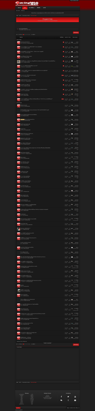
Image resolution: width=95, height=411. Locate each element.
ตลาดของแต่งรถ (21, 394)
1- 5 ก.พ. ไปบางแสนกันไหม (25, 176)
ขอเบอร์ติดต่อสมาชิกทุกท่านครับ (26, 56)
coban (21, 163)
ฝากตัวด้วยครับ (23, 214)
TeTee (77, 60)
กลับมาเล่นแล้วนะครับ (24, 195)
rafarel (77, 65)
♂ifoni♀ (77, 51)
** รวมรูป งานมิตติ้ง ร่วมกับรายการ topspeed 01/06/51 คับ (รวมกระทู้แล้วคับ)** (34, 70)
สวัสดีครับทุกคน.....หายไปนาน (25, 337)
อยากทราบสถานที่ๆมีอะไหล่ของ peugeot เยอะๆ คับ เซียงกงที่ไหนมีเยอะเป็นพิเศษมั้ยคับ (35, 147)
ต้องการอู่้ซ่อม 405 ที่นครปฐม (25, 143)
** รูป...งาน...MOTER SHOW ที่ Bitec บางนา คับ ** (29, 65)
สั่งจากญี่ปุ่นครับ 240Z (24, 252)
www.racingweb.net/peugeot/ (52, 20)
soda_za (76, 190)
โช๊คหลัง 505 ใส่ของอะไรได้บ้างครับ (26, 133)
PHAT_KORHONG (23, 43)
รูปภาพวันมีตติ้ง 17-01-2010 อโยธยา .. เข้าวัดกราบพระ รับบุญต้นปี (31, 51)
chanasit (21, 248)
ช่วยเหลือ (71, 407)
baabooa (21, 210)
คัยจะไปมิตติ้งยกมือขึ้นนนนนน (25, 275)
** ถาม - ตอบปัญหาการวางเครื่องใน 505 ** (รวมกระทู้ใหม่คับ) (31, 46)
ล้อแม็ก (22, 399)
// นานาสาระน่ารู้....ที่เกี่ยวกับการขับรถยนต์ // (28, 75)
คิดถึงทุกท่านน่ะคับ (23, 105)
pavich (77, 247)
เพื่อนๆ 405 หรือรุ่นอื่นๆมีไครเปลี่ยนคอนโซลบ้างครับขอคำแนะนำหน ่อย (32, 256)
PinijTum (21, 125)
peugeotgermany (23, 224)
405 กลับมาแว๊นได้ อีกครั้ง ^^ (25, 228)
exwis (77, 256)
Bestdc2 (21, 148)
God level (76, 46)
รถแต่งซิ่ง (32, 397)
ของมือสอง (21, 395)
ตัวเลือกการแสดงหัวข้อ (47, 343)
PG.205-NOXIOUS (23, 272)
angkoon (21, 177)
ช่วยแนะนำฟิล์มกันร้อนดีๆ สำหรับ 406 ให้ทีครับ (28, 114)
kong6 (21, 115)
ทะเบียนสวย (32, 398)
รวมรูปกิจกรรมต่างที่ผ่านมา (25, 84)
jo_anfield (76, 56)
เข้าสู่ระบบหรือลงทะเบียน (74, 0)
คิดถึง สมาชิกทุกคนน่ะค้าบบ (29, 119)
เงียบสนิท (22, 285)
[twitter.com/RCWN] (68, 396)
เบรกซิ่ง (22, 400)
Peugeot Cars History (24, 94)
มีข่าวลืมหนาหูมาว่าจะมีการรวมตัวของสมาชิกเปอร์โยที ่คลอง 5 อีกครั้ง (32, 313)
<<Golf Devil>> (22, 66)
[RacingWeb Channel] (75, 396)
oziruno (21, 319)
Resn (21, 243)
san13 (77, 42)
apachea (21, 62)
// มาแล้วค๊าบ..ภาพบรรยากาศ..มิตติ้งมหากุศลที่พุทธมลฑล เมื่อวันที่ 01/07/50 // (33, 89)
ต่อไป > (34, 34)
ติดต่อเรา (68, 407)
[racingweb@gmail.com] (75, 400)
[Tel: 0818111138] (68, 400)
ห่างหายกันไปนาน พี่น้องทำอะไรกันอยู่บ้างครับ (28, 332)
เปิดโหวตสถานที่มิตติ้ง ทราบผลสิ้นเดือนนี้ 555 (28, 204)
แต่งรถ (21, 397)
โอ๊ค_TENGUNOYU (23, 257)
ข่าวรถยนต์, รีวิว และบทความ (47, 397)
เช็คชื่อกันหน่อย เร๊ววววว (24, 166)
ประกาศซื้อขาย (31, 7)
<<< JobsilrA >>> (23, 205)
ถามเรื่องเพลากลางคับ (24, 171)
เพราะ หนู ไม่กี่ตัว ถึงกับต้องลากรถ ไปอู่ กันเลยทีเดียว (29, 304)
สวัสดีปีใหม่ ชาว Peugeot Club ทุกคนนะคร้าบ (28, 237)
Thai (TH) (17, 407)
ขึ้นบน (77, 407)
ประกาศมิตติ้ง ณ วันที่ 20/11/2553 (26, 261)
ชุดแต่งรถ (32, 395)
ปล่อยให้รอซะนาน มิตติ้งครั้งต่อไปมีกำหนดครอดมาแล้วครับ (30, 280)
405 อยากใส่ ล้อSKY (24, 294)
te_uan (21, 71)
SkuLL (21, 229)
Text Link (47, 395)
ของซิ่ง (22, 398)
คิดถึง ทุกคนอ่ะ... (23, 157)
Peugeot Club (22, 128)
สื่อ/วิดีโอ (38, 7)
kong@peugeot (75, 75)
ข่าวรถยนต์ (31, 399)
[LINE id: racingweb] (61, 400)
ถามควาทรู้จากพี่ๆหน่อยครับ (25, 327)
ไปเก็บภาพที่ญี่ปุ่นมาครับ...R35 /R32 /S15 (27, 299)
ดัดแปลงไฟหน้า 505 (23, 223)
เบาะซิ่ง (32, 394)
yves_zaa (76, 93)
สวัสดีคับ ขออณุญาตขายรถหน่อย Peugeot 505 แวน (29, 318)
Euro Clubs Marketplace (23, 28)
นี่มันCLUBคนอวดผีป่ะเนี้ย (24, 152)
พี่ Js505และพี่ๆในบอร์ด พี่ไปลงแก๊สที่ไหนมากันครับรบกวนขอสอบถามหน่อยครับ (34, 209)
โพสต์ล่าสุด (23, 10)
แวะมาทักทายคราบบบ (24, 185)
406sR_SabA (76, 70)
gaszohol (76, 185)
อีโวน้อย (21, 85)
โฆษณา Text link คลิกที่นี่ (47, 398)
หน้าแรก (19, 7)
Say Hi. (21, 190)
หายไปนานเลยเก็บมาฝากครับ (25, 242)
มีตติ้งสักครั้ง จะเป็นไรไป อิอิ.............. (26, 138)
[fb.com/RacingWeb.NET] (61, 396)
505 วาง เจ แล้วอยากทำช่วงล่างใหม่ (26, 323)
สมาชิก (44, 7)
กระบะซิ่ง (32, 400)
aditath (21, 324)
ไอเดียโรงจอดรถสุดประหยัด (25, 124)
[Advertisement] (46, 363)
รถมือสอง (32, 396)
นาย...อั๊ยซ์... (22, 52)
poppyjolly (22, 134)
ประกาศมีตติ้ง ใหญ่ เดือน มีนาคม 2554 (27, 233)
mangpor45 (76, 89)
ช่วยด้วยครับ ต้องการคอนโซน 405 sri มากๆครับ (28, 266)
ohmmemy (22, 106)
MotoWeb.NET (47, 396)
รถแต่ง (21, 396)
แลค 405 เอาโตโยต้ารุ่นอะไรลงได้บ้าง (27, 247)
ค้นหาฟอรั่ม (18, 10)
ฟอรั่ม (25, 7)
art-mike (76, 142)
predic (77, 114)
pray (21, 267)
